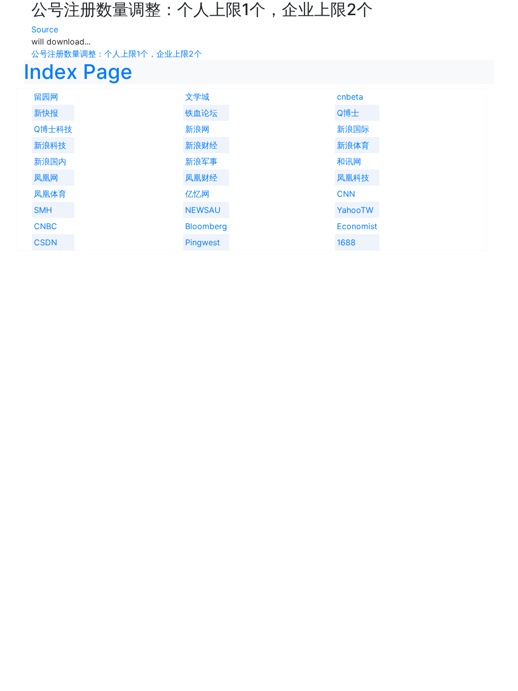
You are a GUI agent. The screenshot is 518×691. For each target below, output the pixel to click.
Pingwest (202, 242)
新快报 (46, 113)
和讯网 (349, 161)
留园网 (46, 97)
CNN (346, 194)
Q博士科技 (53, 129)
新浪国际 (353, 129)
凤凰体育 (50, 194)
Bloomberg (206, 226)
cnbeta (350, 97)
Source (44, 29)
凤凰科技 (353, 177)
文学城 (197, 97)
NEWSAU (203, 210)
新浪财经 (201, 145)
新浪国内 (50, 161)
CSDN (45, 242)
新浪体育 (353, 145)
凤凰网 (46, 177)
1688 (346, 242)
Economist (357, 226)
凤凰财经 (201, 177)
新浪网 (197, 129)
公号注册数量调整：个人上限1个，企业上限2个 (116, 54)
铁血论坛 (201, 113)
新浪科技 (50, 145)
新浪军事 (201, 161)
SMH (43, 210)
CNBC (45, 226)
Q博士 (348, 113)
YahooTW (355, 210)
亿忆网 (197, 194)
